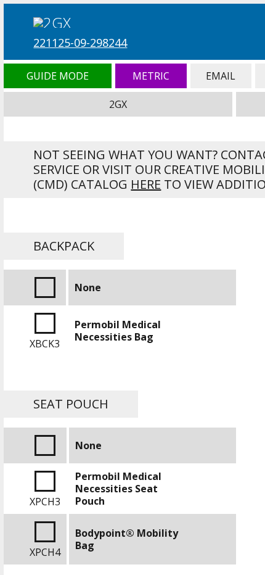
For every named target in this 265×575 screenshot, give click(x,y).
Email (220, 76)
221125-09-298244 (80, 42)
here (146, 184)
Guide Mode (57, 76)
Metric (151, 76)
